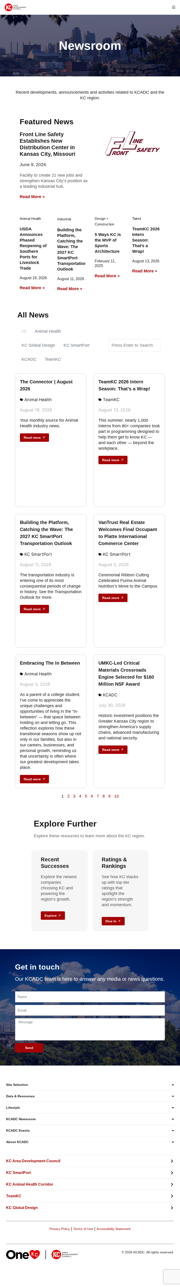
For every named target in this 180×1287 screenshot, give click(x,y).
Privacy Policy (59, 1229)
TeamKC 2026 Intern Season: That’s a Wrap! (146, 240)
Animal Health (48, 331)
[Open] (174, 7)
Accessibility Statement (114, 1229)
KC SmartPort (77, 345)
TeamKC (53, 359)
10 (116, 796)
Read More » (32, 196)
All (24, 331)
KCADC (29, 359)
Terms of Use (83, 1229)
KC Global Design (38, 345)
